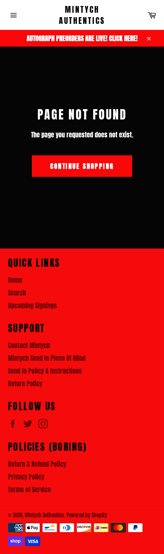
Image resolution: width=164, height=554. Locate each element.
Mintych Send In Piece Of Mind (47, 358)
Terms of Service (29, 489)
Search (17, 293)
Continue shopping (82, 166)
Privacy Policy (26, 477)
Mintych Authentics (82, 15)
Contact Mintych (29, 345)
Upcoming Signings (32, 305)
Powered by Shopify (86, 515)
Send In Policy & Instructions (45, 371)
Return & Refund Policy (37, 464)
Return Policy (25, 383)
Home (15, 280)
